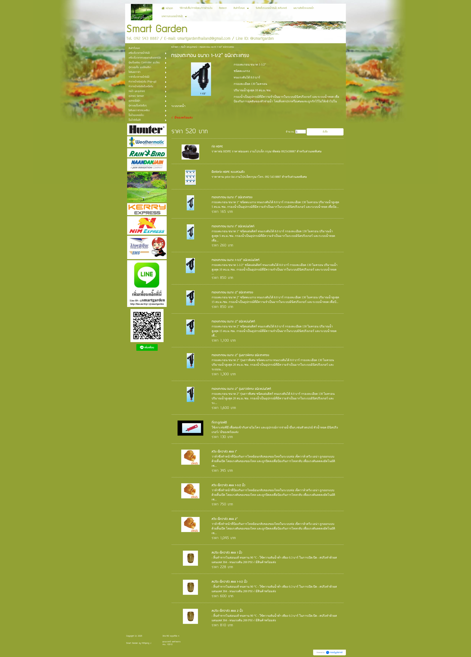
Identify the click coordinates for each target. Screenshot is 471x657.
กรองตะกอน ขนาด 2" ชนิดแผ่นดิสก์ (233, 321)
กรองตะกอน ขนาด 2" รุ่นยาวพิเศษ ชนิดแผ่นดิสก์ (241, 388)
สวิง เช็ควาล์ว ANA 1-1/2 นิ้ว (228, 485)
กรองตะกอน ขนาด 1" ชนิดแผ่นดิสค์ (233, 226)
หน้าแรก (174, 47)
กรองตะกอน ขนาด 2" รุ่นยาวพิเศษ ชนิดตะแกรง (240, 355)
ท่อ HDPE (217, 146)
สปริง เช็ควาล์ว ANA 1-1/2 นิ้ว (229, 581)
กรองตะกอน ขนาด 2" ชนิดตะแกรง (232, 292)
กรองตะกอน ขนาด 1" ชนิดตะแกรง (232, 197)
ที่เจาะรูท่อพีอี (219, 422)
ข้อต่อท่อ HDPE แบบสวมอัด (228, 171)
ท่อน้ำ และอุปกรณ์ (189, 47)
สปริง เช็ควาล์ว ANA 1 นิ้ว (227, 552)
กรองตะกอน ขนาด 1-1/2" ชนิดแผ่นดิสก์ (235, 260)
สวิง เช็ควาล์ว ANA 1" (224, 451)
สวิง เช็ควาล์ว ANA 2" (225, 519)
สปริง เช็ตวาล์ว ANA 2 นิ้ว (227, 610)
